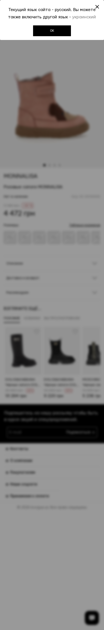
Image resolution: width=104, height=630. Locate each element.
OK (52, 30)
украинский (84, 17)
